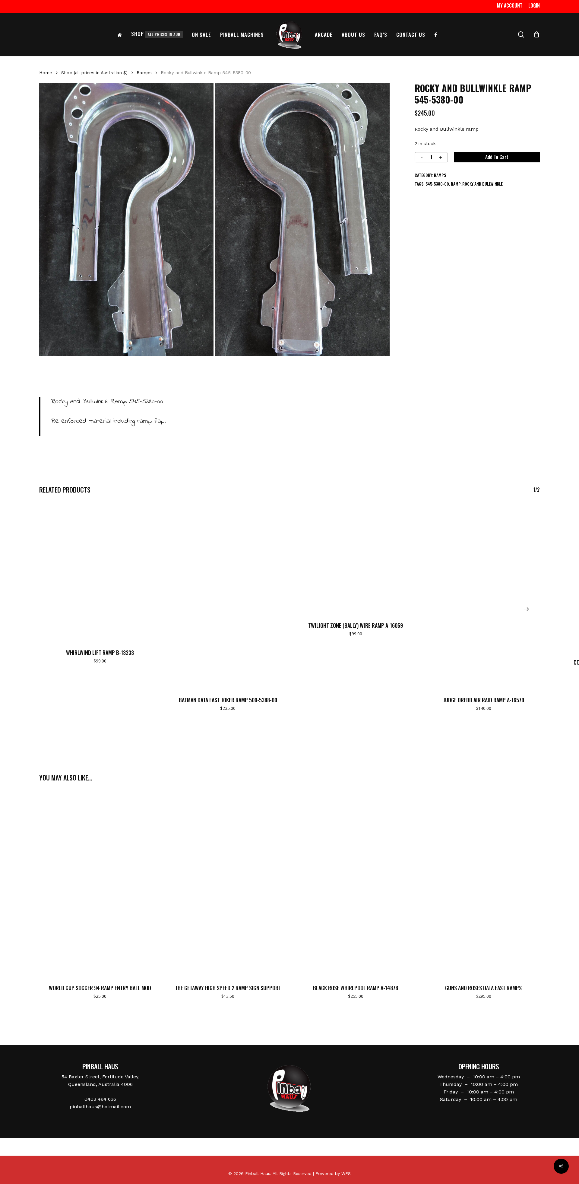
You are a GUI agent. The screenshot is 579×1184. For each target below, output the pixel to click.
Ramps (144, 72)
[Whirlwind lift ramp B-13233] (100, 572)
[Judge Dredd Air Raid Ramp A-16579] (483, 595)
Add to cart (496, 157)
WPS (346, 1173)
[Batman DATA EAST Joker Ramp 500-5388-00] (228, 595)
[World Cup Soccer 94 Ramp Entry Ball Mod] (100, 883)
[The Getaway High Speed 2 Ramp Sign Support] (228, 883)
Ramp (455, 183)
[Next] (526, 609)
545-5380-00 (437, 183)
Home (45, 72)
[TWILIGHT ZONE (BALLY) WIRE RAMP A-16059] (356, 558)
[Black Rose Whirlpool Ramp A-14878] (356, 883)
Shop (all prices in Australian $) (94, 72)
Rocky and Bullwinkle (482, 183)
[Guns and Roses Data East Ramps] (483, 883)
